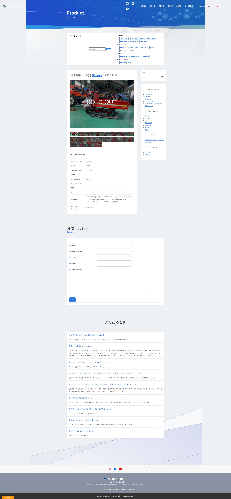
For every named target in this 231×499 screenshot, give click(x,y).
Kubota (122, 47)
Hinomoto (123, 51)
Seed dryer (124, 38)
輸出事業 (111, 489)
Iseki (136, 47)
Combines (141, 38)
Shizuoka (145, 56)
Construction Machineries (129, 42)
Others (132, 51)
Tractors (133, 38)
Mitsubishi (144, 47)
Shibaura (153, 47)
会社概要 (123, 489)
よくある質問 (130, 489)
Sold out (131, 62)
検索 (144, 73)
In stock (123, 62)
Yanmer (130, 47)
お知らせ (99, 489)
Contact (202, 6)
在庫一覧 (105, 489)
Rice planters (151, 38)
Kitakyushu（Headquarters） (130, 56)
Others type (144, 42)
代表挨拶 (117, 489)
